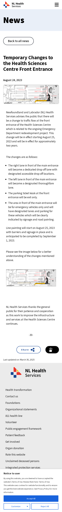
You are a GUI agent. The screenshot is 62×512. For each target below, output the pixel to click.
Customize (15, 506)
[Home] (28, 372)
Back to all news (18, 41)
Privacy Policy (43, 488)
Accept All (31, 498)
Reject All (45, 506)
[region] (31, 490)
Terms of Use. (44, 482)
